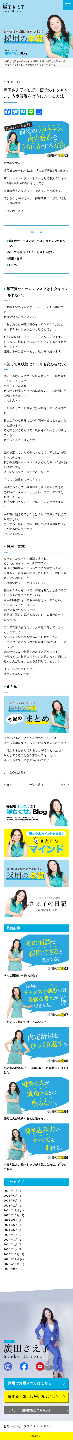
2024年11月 (11, 1210)
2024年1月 (11, 1249)
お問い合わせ (12, 1426)
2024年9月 (11, 1220)
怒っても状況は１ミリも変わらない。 (32, 252)
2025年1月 (11, 1205)
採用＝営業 (15, 258)
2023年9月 (11, 1268)
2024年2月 (11, 1244)
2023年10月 (12, 1264)
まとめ (12, 264)
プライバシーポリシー (38, 1426)
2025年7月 (11, 1190)
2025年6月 (11, 1195)
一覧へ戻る (36, 784)
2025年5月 (11, 1200)
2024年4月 (11, 1234)
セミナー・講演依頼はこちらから (29, 1410)
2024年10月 (12, 1215)
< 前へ (8, 784)
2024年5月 (11, 1229)
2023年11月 (11, 1259)
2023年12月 (12, 1254)
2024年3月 (11, 1239)
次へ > (65, 784)
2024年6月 (11, 1224)
